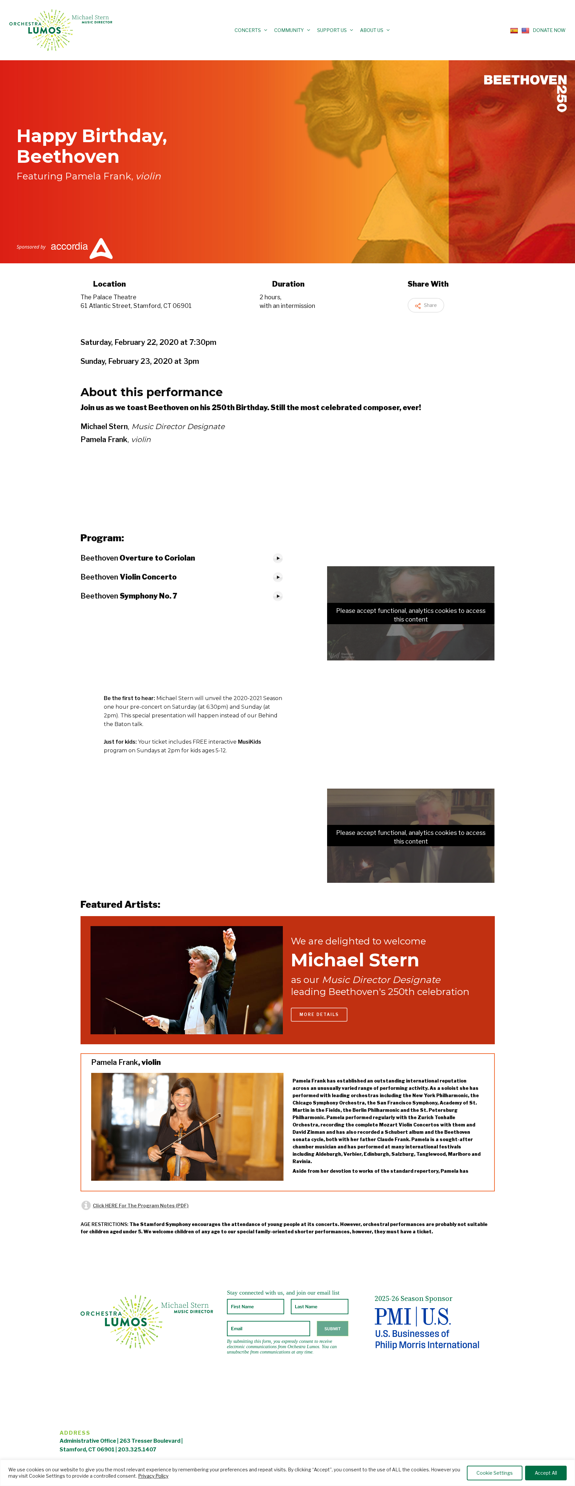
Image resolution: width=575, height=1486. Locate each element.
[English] (523, 30)
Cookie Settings (495, 1473)
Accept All (546, 1473)
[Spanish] (512, 30)
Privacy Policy (153, 1476)
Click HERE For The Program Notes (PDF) (141, 1205)
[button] (319, 1015)
